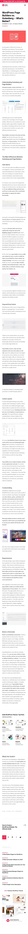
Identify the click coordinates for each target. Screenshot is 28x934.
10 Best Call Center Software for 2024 (12, 860)
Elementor (4, 141)
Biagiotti (18, 741)
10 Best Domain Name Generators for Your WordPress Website (13, 865)
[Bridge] (7, 722)
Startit (4, 741)
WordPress (19, 811)
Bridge (4, 727)
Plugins (9, 811)
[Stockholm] (21, 722)
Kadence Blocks (17, 219)
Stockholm (18, 727)
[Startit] (7, 737)
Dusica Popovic (18, 23)
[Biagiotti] (21, 737)
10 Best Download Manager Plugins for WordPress (12, 872)
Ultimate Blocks (6, 219)
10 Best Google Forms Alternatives (11, 884)
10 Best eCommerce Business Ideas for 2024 (12, 878)
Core (4, 811)
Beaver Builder (13, 141)
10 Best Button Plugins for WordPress (12, 854)
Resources (5, 26)
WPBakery (22, 139)
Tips (13, 811)
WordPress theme (6, 232)
